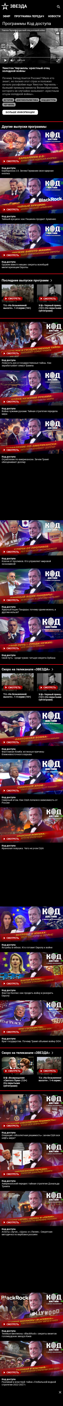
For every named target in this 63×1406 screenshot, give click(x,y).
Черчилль (9, 105)
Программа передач (29, 16)
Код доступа (39, 24)
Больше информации (20, 112)
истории (8, 100)
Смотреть (13, 161)
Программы (14, 24)
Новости (54, 16)
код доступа (48, 100)
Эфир (6, 16)
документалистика (27, 100)
